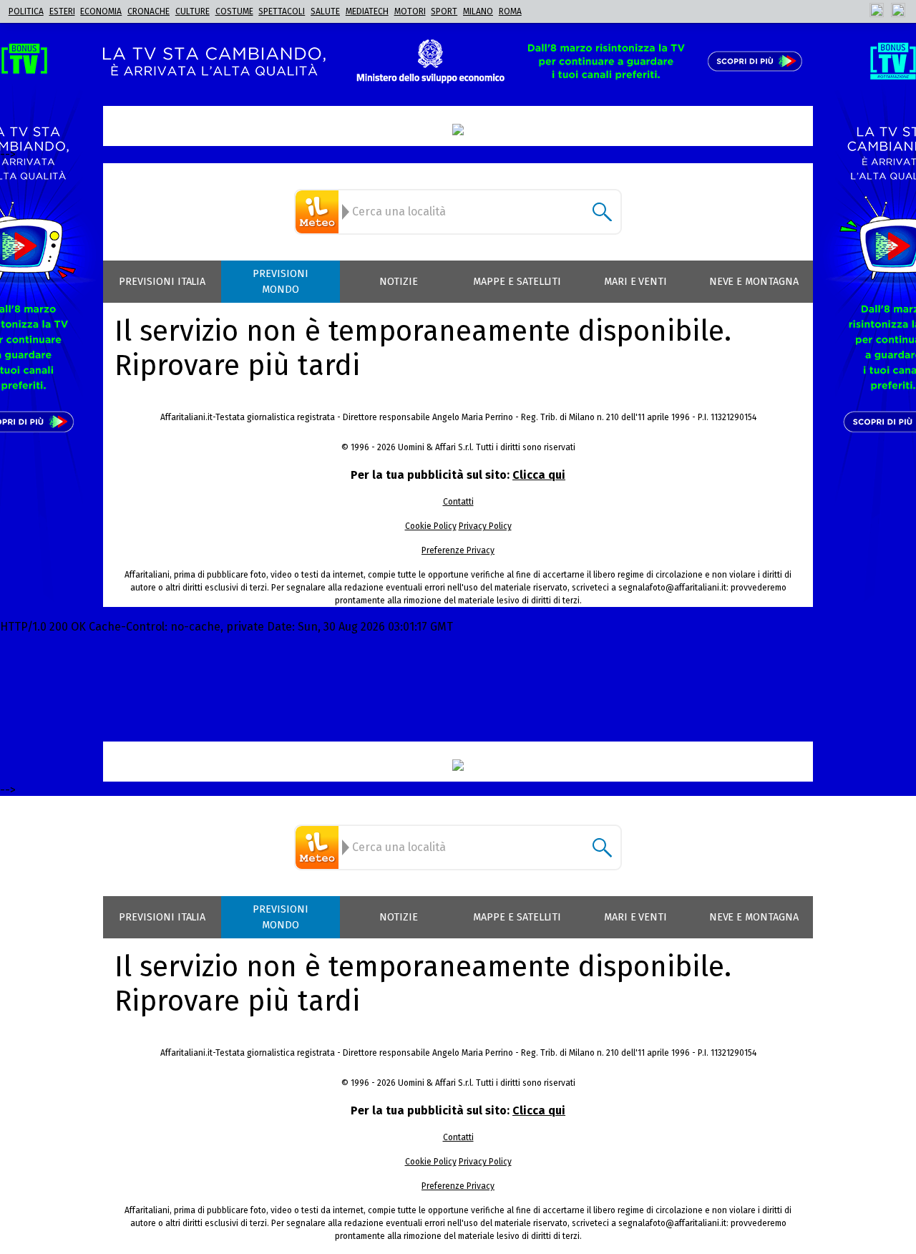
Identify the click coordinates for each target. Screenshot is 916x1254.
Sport (444, 11)
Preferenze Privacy (458, 550)
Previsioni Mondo (280, 282)
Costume (234, 11)
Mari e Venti (636, 282)
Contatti (458, 502)
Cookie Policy (431, 526)
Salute (325, 11)
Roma (510, 11)
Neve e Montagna (754, 282)
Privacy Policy (485, 526)
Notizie (398, 282)
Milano (478, 11)
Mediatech (367, 11)
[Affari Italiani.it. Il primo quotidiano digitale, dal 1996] (458, 129)
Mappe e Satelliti (517, 282)
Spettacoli (281, 11)
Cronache (148, 11)
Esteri (62, 11)
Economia (101, 11)
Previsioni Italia (162, 282)
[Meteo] (319, 211)
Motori (410, 11)
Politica (26, 11)
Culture (192, 11)
